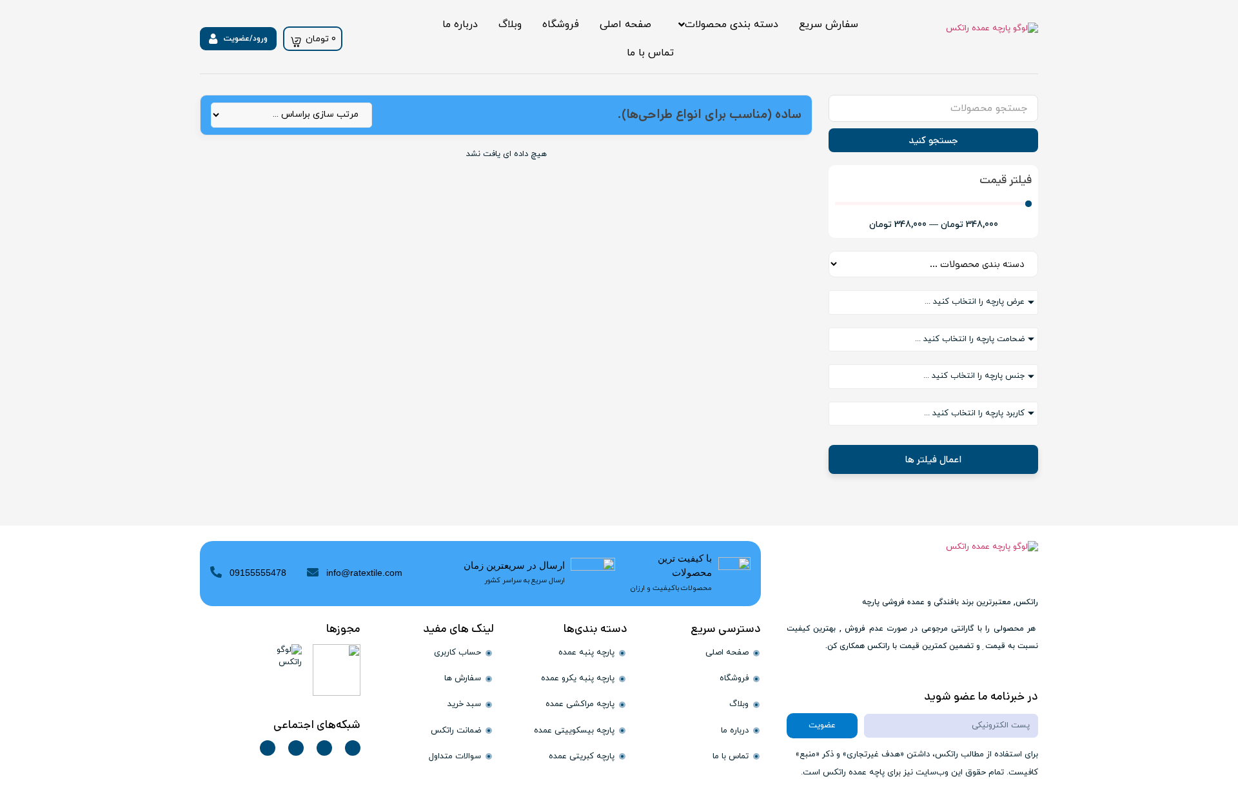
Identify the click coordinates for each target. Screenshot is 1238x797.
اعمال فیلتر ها (933, 459)
